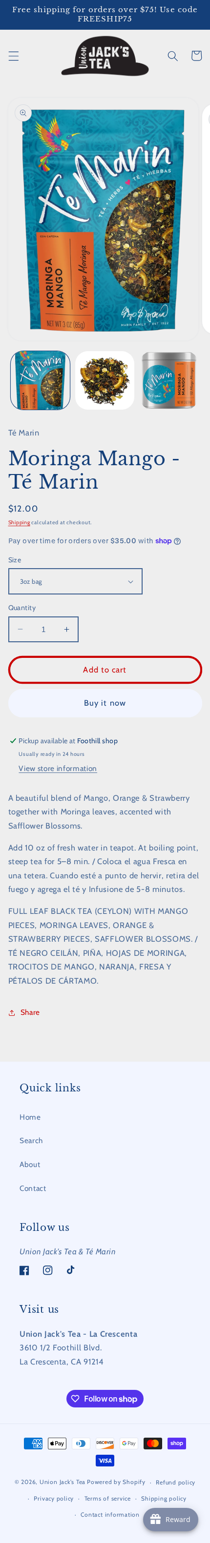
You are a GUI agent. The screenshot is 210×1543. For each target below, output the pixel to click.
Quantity (22, 607)
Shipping (19, 522)
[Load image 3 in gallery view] (169, 380)
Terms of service (107, 1498)
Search (31, 1140)
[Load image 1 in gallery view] (40, 380)
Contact (33, 1188)
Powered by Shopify (116, 1482)
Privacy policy (54, 1498)
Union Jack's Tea (62, 1482)
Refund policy (175, 1482)
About (30, 1164)
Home (30, 1117)
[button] (13, 55)
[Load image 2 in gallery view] (104, 380)
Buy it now (105, 703)
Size (14, 559)
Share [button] (30, 1012)
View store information (58, 768)
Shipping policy (164, 1498)
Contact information (110, 1514)
